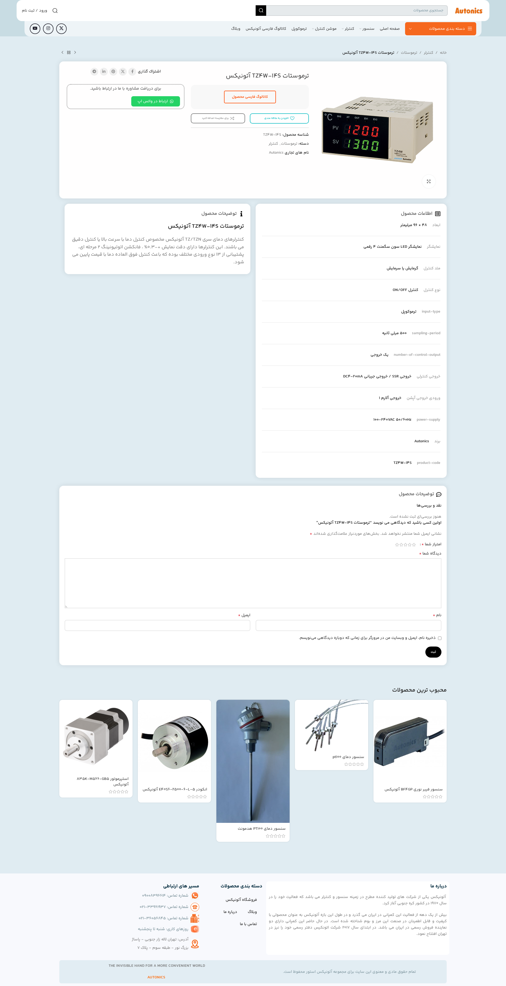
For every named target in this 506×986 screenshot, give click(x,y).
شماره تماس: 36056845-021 (163, 918)
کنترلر (428, 53)
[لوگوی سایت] (468, 10)
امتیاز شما (431, 544)
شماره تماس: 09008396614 (165, 896)
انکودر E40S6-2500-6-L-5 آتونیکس (175, 789)
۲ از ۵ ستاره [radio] (409, 545)
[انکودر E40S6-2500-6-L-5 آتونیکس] (174, 742)
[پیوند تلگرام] (94, 72)
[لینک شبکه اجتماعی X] (61, 28)
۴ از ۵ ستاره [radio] (401, 545)
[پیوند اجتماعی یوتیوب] (35, 28)
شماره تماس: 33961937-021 (164, 907)
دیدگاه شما (430, 554)
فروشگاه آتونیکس (241, 900)
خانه (443, 53)
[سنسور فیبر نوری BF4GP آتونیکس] (410, 742)
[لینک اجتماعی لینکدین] (104, 72)
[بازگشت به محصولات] (69, 53)
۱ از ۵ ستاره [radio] (414, 545)
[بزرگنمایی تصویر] (428, 181)
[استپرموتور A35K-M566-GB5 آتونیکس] (96, 736)
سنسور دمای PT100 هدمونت (262, 829)
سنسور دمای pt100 (348, 757)
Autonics (276, 153)
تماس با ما (248, 924)
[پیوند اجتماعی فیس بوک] (132, 72)
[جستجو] (261, 10)
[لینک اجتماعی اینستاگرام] (48, 28)
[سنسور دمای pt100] (331, 725)
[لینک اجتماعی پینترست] (113, 72)
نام (437, 615)
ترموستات (409, 53)
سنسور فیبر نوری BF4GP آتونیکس (414, 789)
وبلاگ (252, 912)
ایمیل (244, 615)
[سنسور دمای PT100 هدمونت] (253, 761)
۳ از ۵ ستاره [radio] (405, 545)
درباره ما (230, 912)
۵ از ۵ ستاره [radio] (397, 545)
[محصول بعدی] (62, 53)
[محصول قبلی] (75, 53)
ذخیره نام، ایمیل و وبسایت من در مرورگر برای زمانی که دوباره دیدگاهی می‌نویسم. (367, 638)
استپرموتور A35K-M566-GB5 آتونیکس (103, 782)
